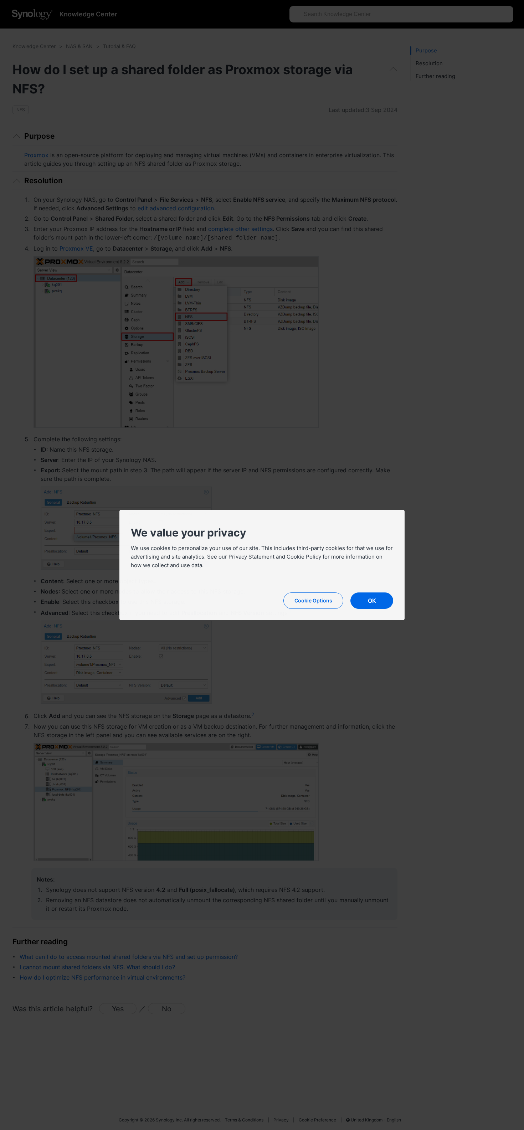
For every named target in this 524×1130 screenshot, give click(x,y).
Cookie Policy (304, 556)
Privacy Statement (251, 556)
